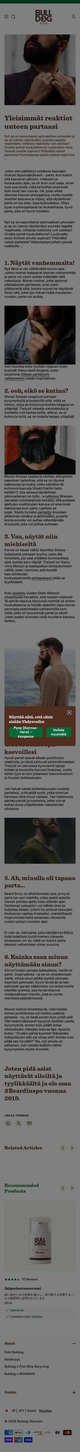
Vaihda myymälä (58, 732)
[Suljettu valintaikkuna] (69, 712)
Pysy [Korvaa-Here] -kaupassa (26, 732)
